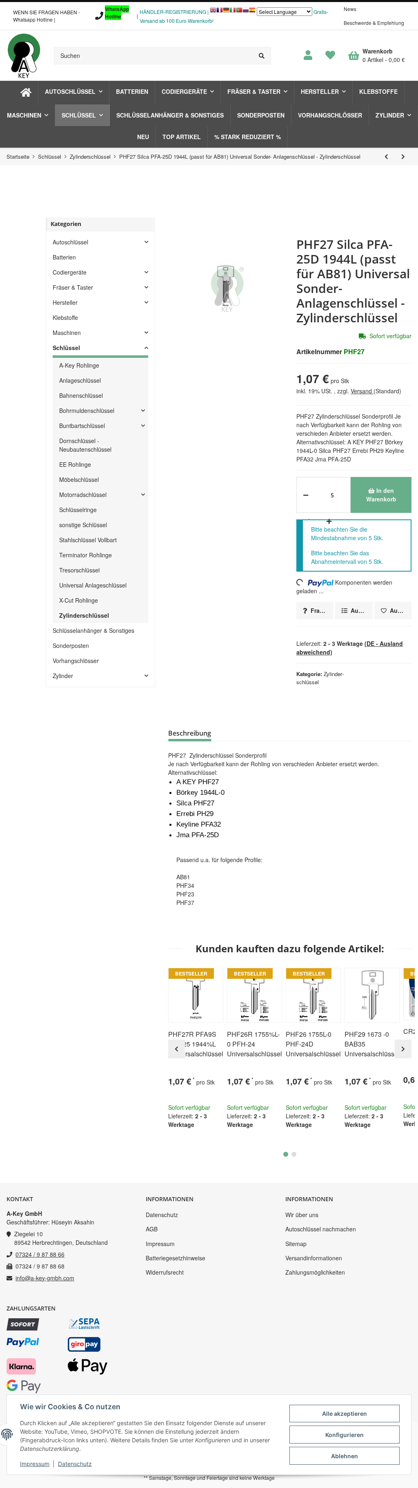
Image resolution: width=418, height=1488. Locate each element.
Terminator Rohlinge (85, 555)
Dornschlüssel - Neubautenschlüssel (85, 445)
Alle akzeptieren (344, 1413)
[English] (213, 12)
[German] (226, 12)
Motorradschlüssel (83, 494)
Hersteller (65, 302)
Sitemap (296, 1244)
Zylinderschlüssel (84, 615)
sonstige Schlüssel (83, 525)
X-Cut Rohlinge (78, 600)
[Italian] (232, 12)
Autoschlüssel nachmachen (320, 1229)
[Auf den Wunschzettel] (210, 977)
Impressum (160, 1244)
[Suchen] (262, 55)
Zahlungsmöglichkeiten (315, 1272)
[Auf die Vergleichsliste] (191, 977)
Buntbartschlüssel (82, 425)
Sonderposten (71, 645)
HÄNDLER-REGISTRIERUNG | (174, 11)
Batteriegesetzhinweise (175, 1258)
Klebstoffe (65, 317)
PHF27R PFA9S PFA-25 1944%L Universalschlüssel (195, 1043)
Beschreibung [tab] (189, 733)
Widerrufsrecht (165, 1272)
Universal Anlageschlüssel (93, 585)
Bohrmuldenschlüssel (86, 410)
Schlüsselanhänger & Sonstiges (93, 630)
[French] (219, 12)
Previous (176, 1049)
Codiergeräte (70, 272)
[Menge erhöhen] (327, 521)
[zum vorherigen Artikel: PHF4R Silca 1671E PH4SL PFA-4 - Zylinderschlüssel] (386, 156)
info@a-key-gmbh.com (45, 1278)
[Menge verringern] (306, 494)
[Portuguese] (239, 12)
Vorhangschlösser (76, 660)
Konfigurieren (344, 1434)
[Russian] (245, 12)
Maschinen (67, 332)
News (350, 8)
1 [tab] (285, 1154)
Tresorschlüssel (79, 570)
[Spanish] (252, 12)
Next (403, 1049)
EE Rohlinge (75, 464)
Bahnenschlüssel (81, 395)
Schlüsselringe (78, 510)
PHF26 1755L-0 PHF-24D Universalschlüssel (313, 1043)
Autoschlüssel (70, 242)
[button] (308, 55)
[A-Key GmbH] (24, 55)
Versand (362, 391)
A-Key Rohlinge (79, 365)
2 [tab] (293, 1154)
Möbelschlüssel (79, 479)
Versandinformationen (313, 1258)
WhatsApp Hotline (117, 12)
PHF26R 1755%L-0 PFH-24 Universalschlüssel (254, 1043)
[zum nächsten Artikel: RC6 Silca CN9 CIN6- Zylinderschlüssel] (403, 156)
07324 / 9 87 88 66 (40, 1254)
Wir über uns (301, 1215)
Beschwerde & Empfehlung (374, 22)
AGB (152, 1229)
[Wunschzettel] (330, 55)
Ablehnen (344, 1456)
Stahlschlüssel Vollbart (88, 540)
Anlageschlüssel (80, 380)
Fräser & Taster (73, 287)
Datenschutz (162, 1215)
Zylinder (63, 676)
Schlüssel (66, 348)
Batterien (64, 257)
